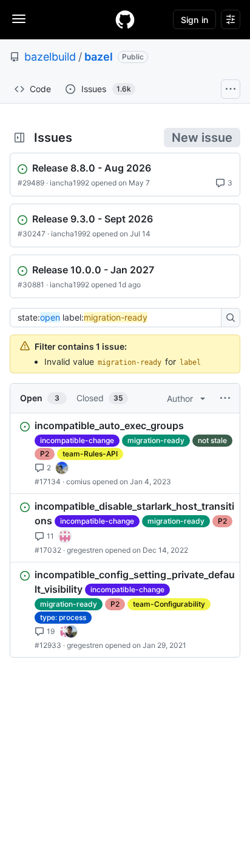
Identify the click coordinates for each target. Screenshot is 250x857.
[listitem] (125, 453)
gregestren (85, 550)
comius (78, 481)
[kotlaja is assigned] (62, 468)
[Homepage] (125, 19)
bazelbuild (50, 56)
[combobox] (119, 317)
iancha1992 (69, 182)
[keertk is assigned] (65, 536)
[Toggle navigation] (19, 19)
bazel (98, 56)
